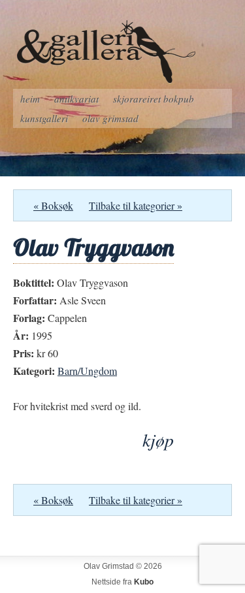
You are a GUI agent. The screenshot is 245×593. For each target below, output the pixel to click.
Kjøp (158, 440)
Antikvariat (76, 98)
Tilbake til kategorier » (135, 205)
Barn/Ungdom (87, 370)
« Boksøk (53, 205)
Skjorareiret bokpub (153, 98)
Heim (30, 98)
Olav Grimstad (110, 118)
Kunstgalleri (44, 118)
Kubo (144, 581)
